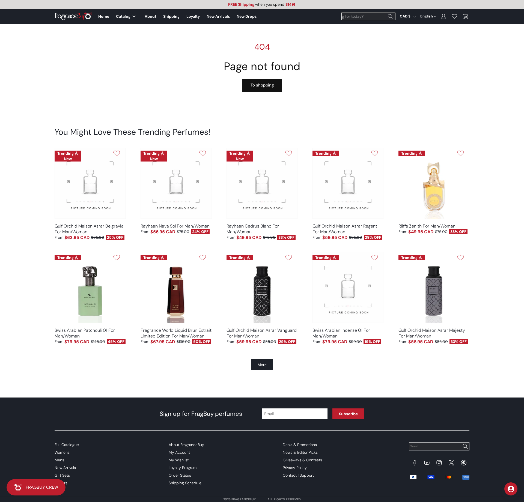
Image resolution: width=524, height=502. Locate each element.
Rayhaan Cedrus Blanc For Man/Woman (253, 229)
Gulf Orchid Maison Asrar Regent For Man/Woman (344, 229)
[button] (127, 16)
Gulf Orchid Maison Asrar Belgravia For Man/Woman (89, 229)
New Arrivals (65, 467)
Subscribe (348, 413)
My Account (179, 452)
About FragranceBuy (186, 444)
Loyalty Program (182, 467)
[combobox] (368, 16)
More (262, 364)
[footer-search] (465, 447)
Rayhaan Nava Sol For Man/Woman (175, 226)
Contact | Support (298, 475)
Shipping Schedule (185, 482)
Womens (62, 452)
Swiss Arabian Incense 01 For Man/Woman (341, 333)
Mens (59, 460)
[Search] (390, 16)
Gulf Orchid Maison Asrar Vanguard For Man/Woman (262, 333)
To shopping (262, 85)
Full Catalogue (67, 444)
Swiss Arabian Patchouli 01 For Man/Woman (85, 333)
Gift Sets (62, 475)
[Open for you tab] (510, 488)
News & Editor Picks (300, 452)
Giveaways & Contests (302, 460)
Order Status (180, 475)
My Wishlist (179, 460)
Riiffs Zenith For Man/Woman (426, 226)
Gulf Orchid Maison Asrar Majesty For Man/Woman (431, 333)
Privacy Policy (295, 467)
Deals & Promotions (300, 444)
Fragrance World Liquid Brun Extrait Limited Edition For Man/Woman (176, 333)
